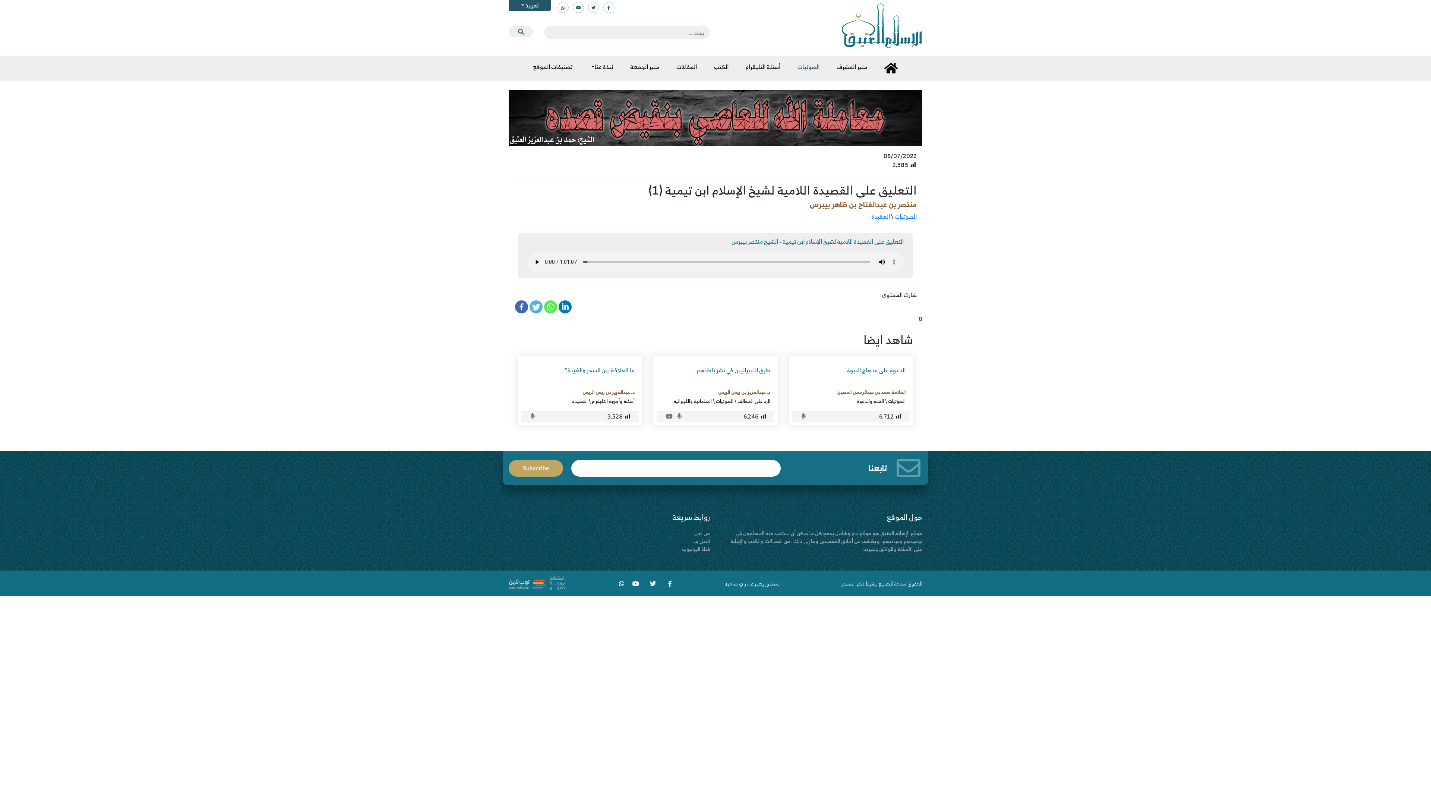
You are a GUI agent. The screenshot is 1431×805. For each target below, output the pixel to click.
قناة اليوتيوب (696, 548)
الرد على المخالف (753, 401)
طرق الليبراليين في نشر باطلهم (733, 370)
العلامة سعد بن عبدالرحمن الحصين (871, 392)
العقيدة (880, 216)
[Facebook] (521, 306)
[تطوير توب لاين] (537, 582)
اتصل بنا (702, 541)
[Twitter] (536, 306)
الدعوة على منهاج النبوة (876, 370)
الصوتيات (906, 216)
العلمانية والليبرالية (692, 401)
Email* (676, 465)
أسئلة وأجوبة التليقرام (613, 401)
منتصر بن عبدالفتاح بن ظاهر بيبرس (863, 204)
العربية (532, 5)
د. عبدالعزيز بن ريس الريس (744, 392)
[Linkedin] (565, 306)
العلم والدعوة (870, 401)
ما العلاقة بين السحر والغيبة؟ (600, 370)
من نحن (702, 533)
